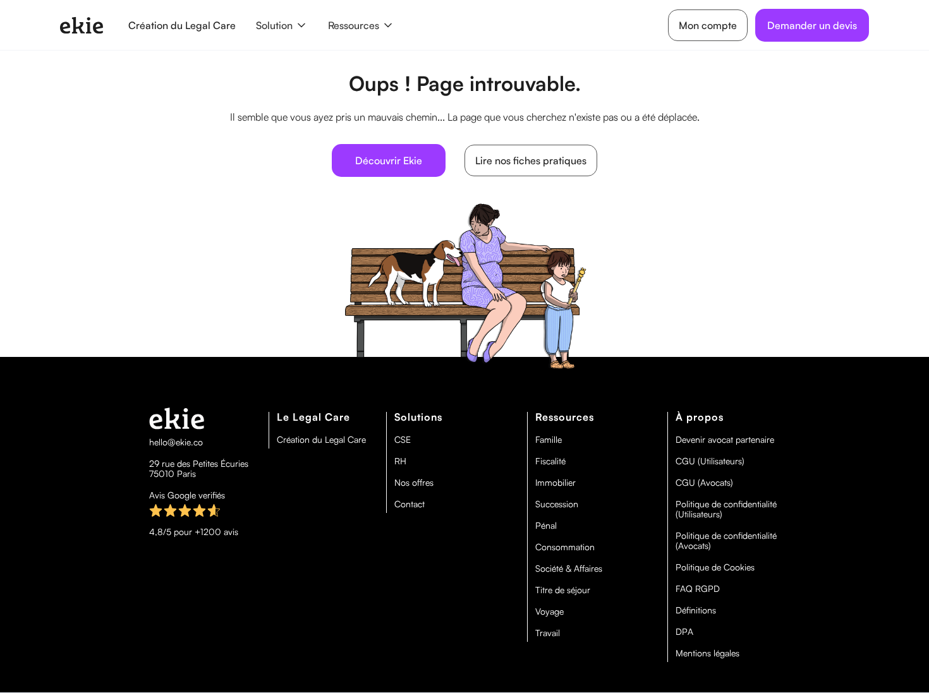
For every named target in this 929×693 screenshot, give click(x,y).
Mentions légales (707, 653)
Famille (548, 440)
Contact (409, 504)
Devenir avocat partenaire (725, 440)
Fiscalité (550, 461)
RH (400, 461)
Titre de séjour (562, 590)
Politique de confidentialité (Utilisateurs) (726, 509)
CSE (402, 440)
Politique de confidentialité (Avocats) (726, 541)
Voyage (549, 611)
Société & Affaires (568, 568)
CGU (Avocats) (704, 483)
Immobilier (555, 483)
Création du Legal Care (182, 25)
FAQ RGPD (698, 589)
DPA (684, 632)
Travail (547, 633)
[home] (81, 25)
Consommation (565, 547)
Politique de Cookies (715, 567)
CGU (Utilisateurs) (710, 461)
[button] (282, 25)
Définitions (696, 610)
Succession (556, 504)
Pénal (546, 526)
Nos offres (414, 483)
